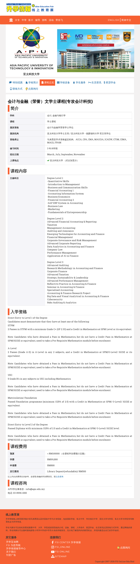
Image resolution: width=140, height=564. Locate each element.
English (113, 20)
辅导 (37, 20)
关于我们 (11, 551)
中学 (24, 20)
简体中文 (126, 20)
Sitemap (61, 556)
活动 (51, 20)
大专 (17, 20)
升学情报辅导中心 (16, 548)
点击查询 (59, 476)
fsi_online (62, 547)
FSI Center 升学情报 (68, 542)
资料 (44, 20)
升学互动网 (12, 541)
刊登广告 (11, 555)
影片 (30, 20)
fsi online (62, 551)
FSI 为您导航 (13, 545)
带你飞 (59, 20)
